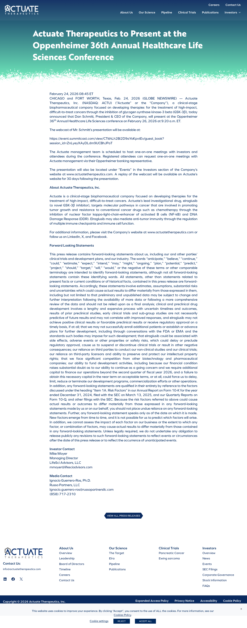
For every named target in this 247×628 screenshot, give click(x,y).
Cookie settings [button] (99, 620)
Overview (65, 553)
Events (207, 564)
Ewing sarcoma (169, 558)
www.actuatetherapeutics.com (90, 174)
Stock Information (214, 580)
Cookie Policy (232, 600)
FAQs (206, 585)
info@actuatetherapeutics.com (22, 569)
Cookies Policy (122, 614)
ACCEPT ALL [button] (145, 621)
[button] (239, 12)
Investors (231, 12)
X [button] (241, 609)
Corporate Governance (218, 575)
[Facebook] (13, 579)
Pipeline (166, 12)
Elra (112, 558)
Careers (214, 5)
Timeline (65, 569)
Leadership (67, 558)
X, (83, 237)
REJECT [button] (122, 621)
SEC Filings (209, 569)
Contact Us (233, 5)
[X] (21, 579)
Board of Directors (71, 564)
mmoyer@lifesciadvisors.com (71, 467)
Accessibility (208, 600)
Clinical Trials (187, 12)
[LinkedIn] (5, 579)
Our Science (147, 12)
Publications (210, 12)
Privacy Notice (184, 600)
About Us (126, 12)
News (206, 558)
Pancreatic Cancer (171, 553)
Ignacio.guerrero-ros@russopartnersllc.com (82, 489)
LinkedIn (73, 237)
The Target (116, 553)
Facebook (99, 237)
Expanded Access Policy (152, 600)
